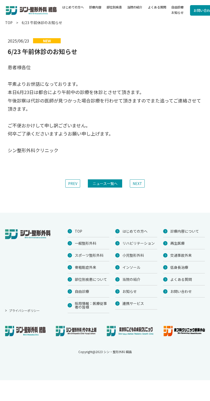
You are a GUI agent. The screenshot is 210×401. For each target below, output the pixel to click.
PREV (72, 183)
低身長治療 (179, 267)
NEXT (137, 183)
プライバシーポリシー (24, 310)
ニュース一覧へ (105, 183)
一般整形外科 (85, 243)
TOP (9, 22)
